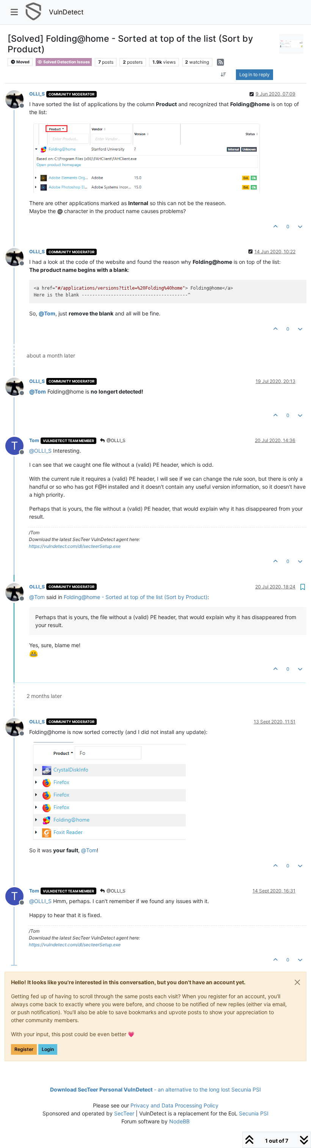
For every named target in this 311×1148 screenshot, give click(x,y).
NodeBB (179, 1121)
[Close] (297, 982)
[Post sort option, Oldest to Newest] (223, 74)
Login (48, 1049)
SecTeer (124, 1113)
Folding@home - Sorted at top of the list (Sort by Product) (135, 597)
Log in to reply (254, 74)
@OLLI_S (115, 440)
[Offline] (17, 99)
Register (23, 1049)
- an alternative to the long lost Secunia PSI (155, 1089)
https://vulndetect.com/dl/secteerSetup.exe (75, 546)
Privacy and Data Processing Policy (174, 1105)
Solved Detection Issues (66, 62)
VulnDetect (66, 12)
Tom (34, 440)
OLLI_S (37, 94)
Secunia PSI (254, 1113)
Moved (23, 62)
